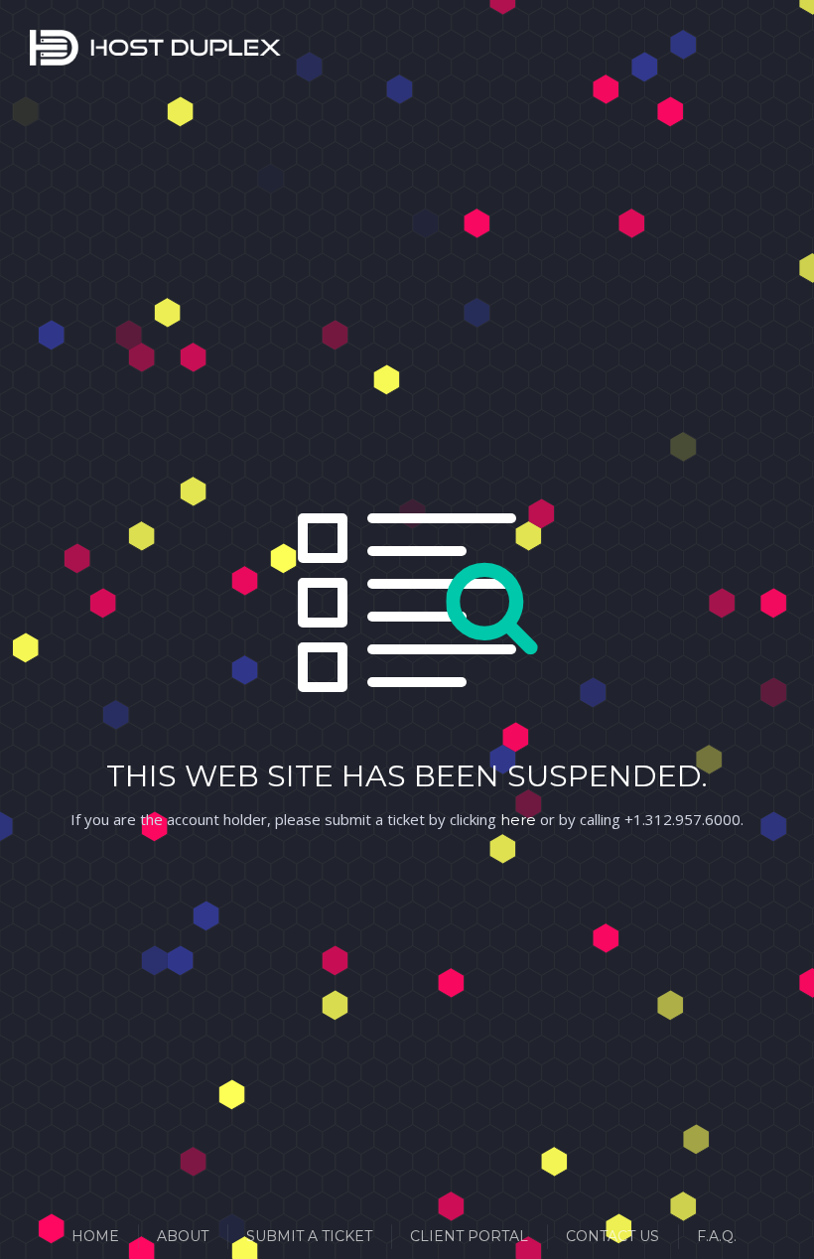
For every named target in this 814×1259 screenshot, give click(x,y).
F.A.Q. (717, 1236)
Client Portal (469, 1236)
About (182, 1236)
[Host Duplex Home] (54, 51)
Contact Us (612, 1236)
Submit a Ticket (309, 1236)
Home (95, 1236)
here (518, 819)
